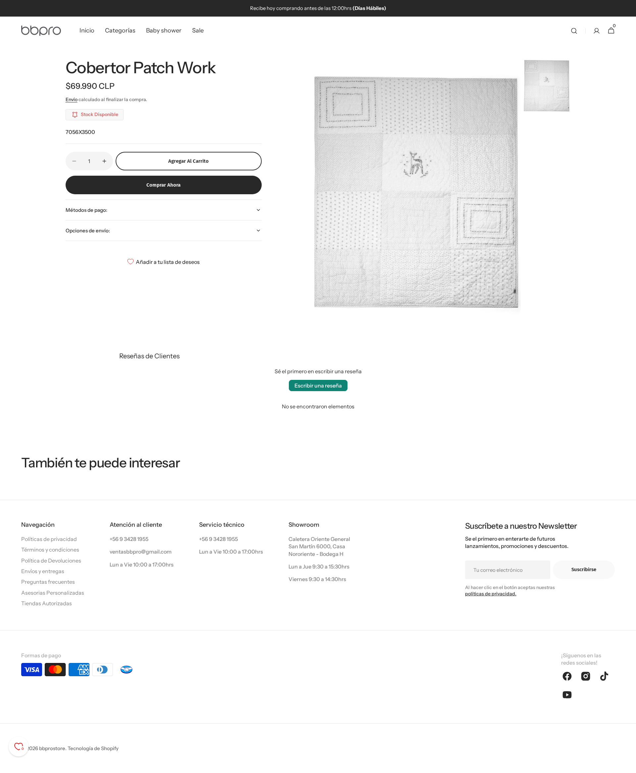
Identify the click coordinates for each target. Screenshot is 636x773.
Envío (72, 99)
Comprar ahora (163, 185)
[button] (574, 31)
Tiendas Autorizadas (46, 603)
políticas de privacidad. (490, 594)
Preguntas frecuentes (48, 581)
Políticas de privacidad (49, 539)
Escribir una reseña (318, 385)
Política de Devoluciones (51, 560)
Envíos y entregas (42, 571)
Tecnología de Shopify (93, 748)
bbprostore (52, 748)
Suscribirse (583, 569)
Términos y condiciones (50, 549)
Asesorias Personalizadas (52, 592)
